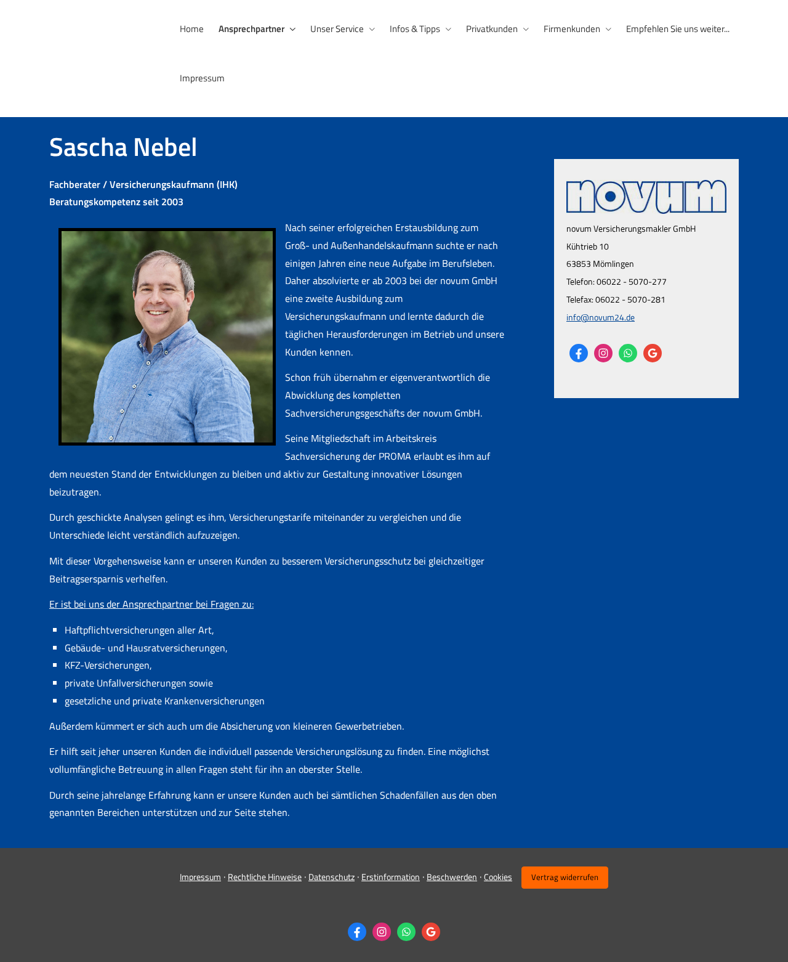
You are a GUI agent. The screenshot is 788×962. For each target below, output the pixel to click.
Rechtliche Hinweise (265, 876)
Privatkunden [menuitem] (492, 29)
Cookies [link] (498, 876)
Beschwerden (452, 876)
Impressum (200, 876)
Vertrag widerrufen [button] (564, 877)
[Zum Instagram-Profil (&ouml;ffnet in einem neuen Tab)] (603, 353)
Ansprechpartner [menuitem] (251, 29)
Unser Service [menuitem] (337, 29)
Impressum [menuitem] (202, 78)
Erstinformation (390, 876)
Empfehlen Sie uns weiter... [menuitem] (678, 29)
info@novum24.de (600, 317)
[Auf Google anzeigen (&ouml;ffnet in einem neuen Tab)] (652, 353)
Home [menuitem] (192, 29)
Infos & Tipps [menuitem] (415, 29)
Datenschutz (331, 876)
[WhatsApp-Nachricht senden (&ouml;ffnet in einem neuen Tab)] (628, 353)
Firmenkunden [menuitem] (572, 29)
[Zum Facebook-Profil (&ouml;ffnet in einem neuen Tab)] (578, 353)
